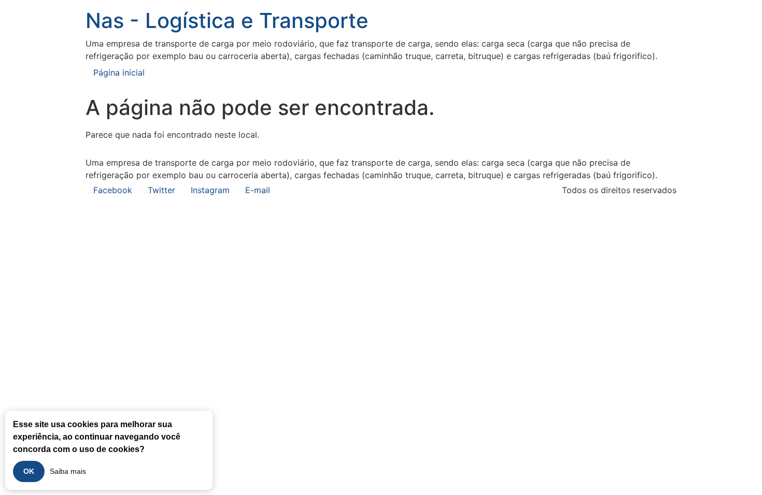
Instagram (210, 190)
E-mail (257, 190)
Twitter (161, 190)
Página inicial (119, 72)
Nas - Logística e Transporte (227, 20)
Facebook (112, 190)
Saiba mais (68, 471)
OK (28, 471)
